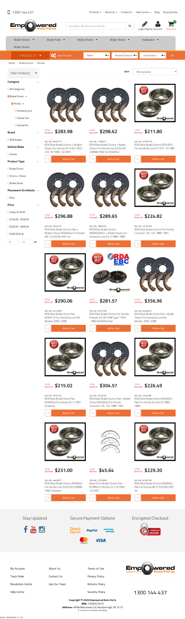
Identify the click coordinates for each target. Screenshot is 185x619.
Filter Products (20, 73)
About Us (110, 12)
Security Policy (96, 592)
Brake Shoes (118, 39)
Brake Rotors (22, 39)
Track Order (17, 576)
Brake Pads (54, 39)
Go (172, 55)
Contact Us (126, 12)
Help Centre (142, 12)
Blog (157, 12)
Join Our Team (57, 584)
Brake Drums (86, 39)
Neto (104, 610)
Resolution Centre (21, 584)
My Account (17, 568)
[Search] (130, 25)
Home (11, 63)
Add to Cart (68, 159)
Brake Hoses (21, 47)
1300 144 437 (23, 12)
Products (95, 12)
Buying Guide (170, 12)
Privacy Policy (95, 576)
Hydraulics (148, 39)
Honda (41, 63)
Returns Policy (96, 584)
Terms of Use (95, 568)
